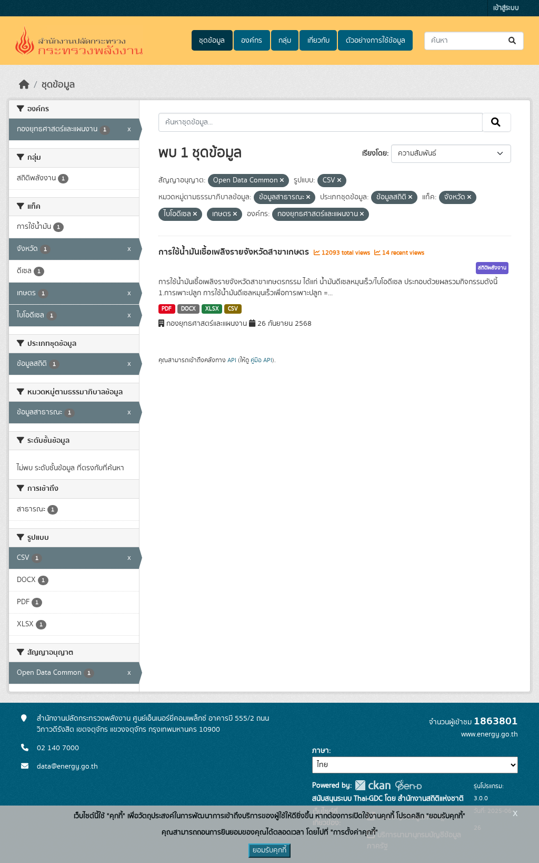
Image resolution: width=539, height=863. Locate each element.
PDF (167, 309)
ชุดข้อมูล (212, 40)
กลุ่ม (284, 40)
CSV (233, 309)
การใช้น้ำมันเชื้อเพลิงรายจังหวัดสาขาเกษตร (234, 252)
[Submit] (513, 41)
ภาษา (320, 750)
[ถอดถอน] (282, 181)
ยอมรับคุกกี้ (269, 850)
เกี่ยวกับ (318, 40)
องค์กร (251, 40)
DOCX (188, 309)
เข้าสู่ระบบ (506, 8)
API (231, 360)
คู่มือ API (261, 360)
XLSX (212, 309)
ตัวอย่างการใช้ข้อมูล (375, 40)
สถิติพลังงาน (492, 267)
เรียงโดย (374, 153)
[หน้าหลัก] (24, 85)
